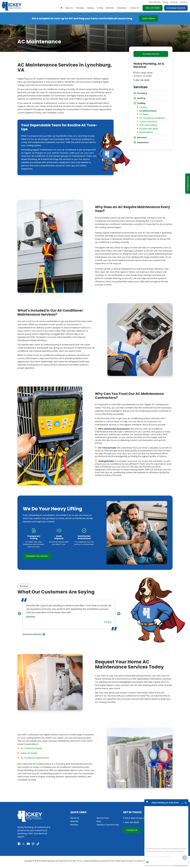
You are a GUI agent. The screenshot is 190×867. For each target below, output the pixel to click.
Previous (19, 614)
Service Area (103, 818)
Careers (165, 2)
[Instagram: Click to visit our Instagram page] (33, 844)
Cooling (143, 107)
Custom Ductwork (148, 121)
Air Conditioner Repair (31, 748)
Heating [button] (90, 8)
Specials (74, 821)
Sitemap (71, 861)
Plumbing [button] (80, 8)
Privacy (80, 861)
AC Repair (144, 114)
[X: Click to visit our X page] (24, 844)
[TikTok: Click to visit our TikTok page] (38, 844)
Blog (99, 821)
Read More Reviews (32, 634)
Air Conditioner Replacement (35, 757)
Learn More (148, 18)
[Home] (61, 8)
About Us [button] (69, 8)
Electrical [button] (110, 8)
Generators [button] (121, 8)
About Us (74, 818)
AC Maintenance (147, 110)
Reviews (74, 824)
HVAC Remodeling (148, 125)
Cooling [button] (100, 8)
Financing (174, 2)
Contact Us (183, 2)
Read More (30, 617)
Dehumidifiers (146, 132)
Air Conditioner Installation (152, 118)
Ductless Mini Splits (148, 128)
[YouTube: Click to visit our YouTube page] (28, 844)
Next (119, 614)
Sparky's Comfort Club (108, 824)
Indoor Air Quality (29, 753)
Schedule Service (175, 7)
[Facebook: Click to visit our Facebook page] (19, 844)
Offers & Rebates (155, 2)
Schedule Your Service (37, 556)
